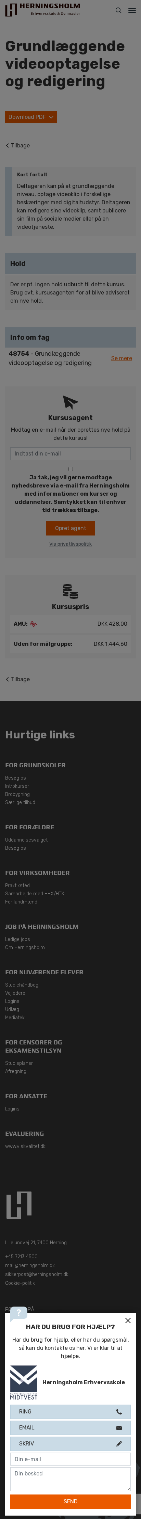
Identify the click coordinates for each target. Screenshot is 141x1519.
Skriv (26, 1443)
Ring (25, 1411)
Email (27, 1427)
